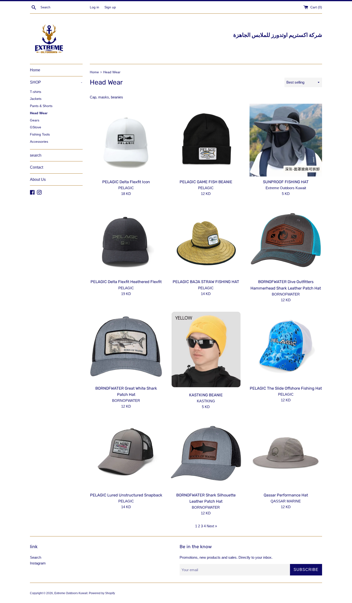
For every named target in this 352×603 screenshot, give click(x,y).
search (35, 155)
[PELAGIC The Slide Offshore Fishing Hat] (286, 346)
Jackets (35, 99)
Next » (212, 526)
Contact (36, 167)
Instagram (38, 563)
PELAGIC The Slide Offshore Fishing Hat (286, 388)
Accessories (39, 141)
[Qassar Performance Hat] (286, 453)
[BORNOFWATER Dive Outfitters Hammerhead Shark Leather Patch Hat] (286, 240)
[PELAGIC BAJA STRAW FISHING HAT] (206, 240)
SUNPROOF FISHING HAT (286, 182)
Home (35, 70)
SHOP (56, 82)
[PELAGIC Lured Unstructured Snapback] (126, 453)
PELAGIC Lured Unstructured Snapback (126, 495)
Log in (94, 7)
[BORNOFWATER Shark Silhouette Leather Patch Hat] (206, 453)
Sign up (110, 7)
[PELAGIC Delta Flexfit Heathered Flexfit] (126, 240)
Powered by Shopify (102, 593)
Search (35, 557)
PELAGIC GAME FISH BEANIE (206, 182)
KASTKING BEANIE (206, 395)
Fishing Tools (40, 134)
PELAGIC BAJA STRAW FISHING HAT (206, 281)
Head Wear (38, 113)
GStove (35, 127)
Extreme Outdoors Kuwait (70, 593)
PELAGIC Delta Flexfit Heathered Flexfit (126, 281)
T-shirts (35, 92)
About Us (38, 179)
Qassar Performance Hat (286, 495)
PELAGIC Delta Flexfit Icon (126, 182)
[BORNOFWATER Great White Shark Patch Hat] (126, 346)
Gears (34, 120)
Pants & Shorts (41, 106)
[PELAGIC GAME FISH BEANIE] (206, 140)
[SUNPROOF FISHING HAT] (286, 140)
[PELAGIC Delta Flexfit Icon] (126, 140)
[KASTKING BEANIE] (206, 350)
